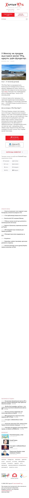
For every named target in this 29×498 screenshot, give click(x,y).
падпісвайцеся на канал (14, 145)
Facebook (6, 161)
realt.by (6, 91)
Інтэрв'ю (3, 463)
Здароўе (16, 463)
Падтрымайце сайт (8, 15)
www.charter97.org (18, 483)
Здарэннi (24, 459)
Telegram (16, 170)
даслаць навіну (10, 9)
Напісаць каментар (14, 152)
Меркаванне (4, 432)
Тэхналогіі (10, 463)
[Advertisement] (14, 36)
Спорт (3, 461)
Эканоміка (17, 459)
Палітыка (3, 459)
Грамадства (11, 459)
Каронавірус (4, 467)
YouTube (16, 161)
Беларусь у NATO (13, 467)
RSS (7, 170)
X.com (6, 164)
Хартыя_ (14, 4)
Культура (8, 461)
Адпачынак (4, 465)
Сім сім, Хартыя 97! (21, 15)
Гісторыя (14, 461)
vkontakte (16, 164)
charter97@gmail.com (6, 490)
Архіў (18, 9)
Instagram (16, 167)
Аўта (21, 463)
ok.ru (7, 167)
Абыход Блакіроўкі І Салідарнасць (17, 465)
